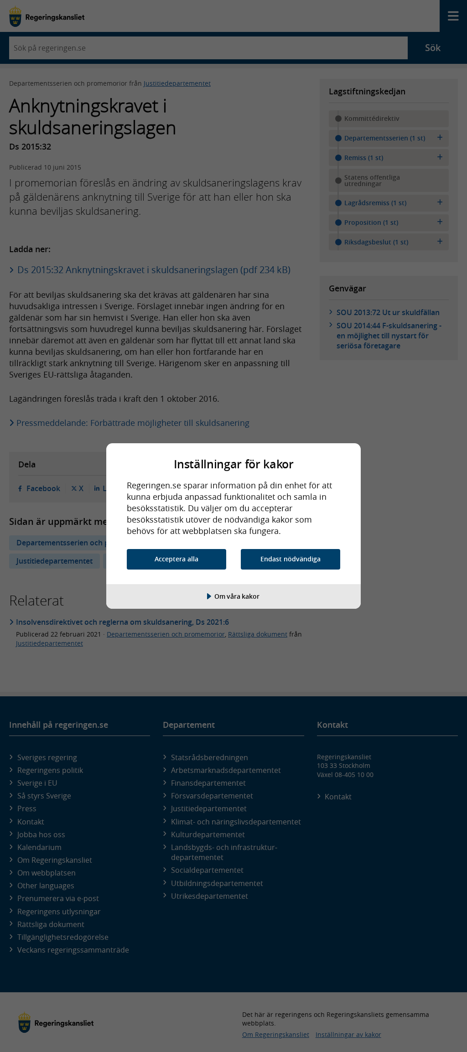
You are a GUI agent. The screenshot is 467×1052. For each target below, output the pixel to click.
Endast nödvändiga (290, 559)
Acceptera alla (176, 559)
